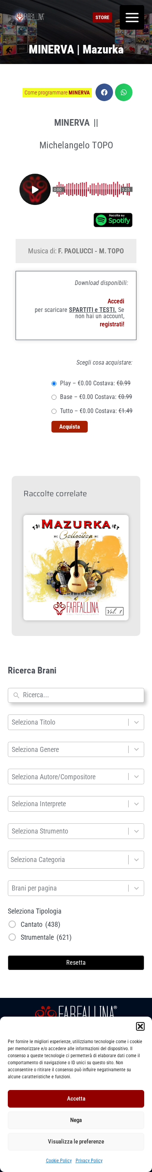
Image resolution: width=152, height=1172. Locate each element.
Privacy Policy (89, 1160)
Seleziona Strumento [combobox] (40, 831)
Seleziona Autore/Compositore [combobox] (53, 777)
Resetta (76, 962)
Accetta (76, 1098)
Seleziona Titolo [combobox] (33, 722)
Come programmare (57, 92)
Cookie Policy (59, 1160)
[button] (140, 1026)
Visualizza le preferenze (76, 1141)
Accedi (116, 301)
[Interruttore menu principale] (132, 17)
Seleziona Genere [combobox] (35, 749)
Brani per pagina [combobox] (34, 888)
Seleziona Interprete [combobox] (39, 804)
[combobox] (81, 695)
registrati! (112, 324)
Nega (76, 1120)
